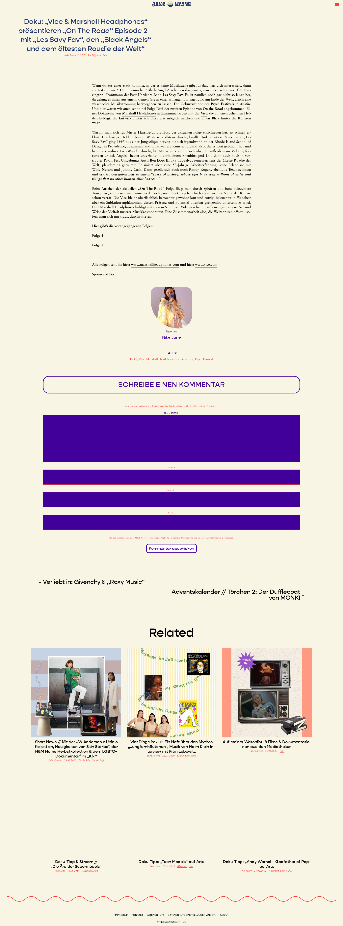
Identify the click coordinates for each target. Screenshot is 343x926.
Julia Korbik (154, 756)
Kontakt (137, 915)
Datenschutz (155, 915)
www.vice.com (206, 265)
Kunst (289, 871)
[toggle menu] (337, 4)
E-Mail (171, 490)
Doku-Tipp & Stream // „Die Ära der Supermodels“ (76, 864)
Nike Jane (69, 55)
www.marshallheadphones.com (155, 265)
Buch (193, 756)
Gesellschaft (98, 760)
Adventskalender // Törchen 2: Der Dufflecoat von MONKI (236, 594)
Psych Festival (204, 359)
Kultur (180, 756)
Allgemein (97, 55)
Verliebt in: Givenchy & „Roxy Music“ (94, 581)
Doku (133, 359)
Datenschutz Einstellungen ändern (192, 915)
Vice (204, 113)
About (224, 915)
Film (105, 55)
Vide (142, 359)
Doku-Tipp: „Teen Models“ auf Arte (171, 861)
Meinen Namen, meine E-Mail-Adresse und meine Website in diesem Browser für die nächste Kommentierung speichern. (171, 538)
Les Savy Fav (184, 359)
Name (171, 468)
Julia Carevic (55, 760)
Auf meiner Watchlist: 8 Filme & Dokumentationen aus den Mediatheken (267, 744)
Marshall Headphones (160, 359)
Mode (82, 760)
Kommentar (172, 413)
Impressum (121, 915)
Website (171, 513)
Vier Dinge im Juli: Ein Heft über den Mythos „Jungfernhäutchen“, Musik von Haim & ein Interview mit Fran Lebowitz (171, 746)
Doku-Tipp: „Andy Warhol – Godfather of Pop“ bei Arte (267, 864)
